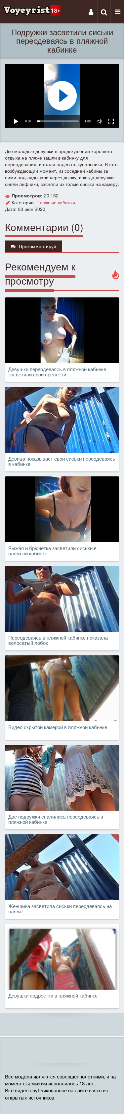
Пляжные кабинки (55, 202)
